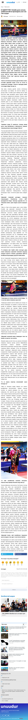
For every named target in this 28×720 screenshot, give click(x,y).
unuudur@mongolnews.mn (7, 698)
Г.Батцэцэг (5, 16)
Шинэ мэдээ (4, 624)
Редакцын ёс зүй (5, 677)
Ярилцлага (7, 6)
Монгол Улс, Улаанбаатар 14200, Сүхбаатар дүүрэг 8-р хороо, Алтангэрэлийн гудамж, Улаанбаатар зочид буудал (13, 691)
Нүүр (2, 6)
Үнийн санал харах (6, 683)
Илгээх (14, 589)
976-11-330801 (5, 700)
